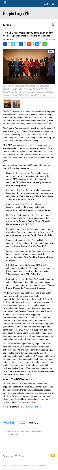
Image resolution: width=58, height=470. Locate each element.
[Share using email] (37, 45)
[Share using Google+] (29, 45)
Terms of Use (40, 465)
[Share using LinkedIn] (21, 45)
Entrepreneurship (10, 434)
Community (20, 431)
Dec (28, 431)
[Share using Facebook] (5, 45)
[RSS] (53, 455)
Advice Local (8, 465)
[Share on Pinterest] (51, 52)
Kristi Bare (8, 39)
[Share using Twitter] (13, 45)
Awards (11, 431)
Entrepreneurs (37, 431)
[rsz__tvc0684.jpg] (7, 103)
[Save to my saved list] (45, 45)
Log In (46, 3)
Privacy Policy (27, 465)
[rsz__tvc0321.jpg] (16, 103)
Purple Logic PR (16, 13)
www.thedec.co (34, 407)
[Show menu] (52, 3)
